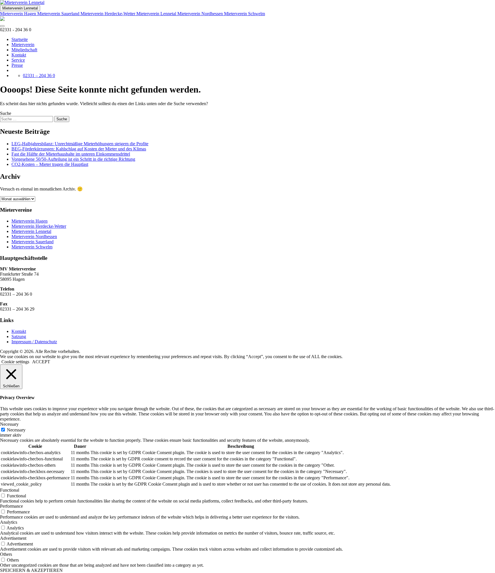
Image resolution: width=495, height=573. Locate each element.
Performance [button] (11, 506)
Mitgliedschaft (24, 49)
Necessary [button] (9, 424)
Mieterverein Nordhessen (200, 13)
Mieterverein (22, 44)
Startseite (19, 39)
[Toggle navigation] (2, 26)
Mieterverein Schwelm (244, 13)
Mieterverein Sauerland (58, 13)
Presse (17, 65)
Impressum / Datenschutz (34, 341)
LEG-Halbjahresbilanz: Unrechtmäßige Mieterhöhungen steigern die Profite (79, 143)
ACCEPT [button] (41, 361)
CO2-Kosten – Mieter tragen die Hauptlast (49, 164)
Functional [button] (9, 490)
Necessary (16, 429)
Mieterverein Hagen (18, 13)
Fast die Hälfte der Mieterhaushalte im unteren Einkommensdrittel (70, 154)
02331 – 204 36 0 (39, 75)
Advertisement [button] (13, 538)
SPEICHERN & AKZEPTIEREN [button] (31, 570)
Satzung (18, 336)
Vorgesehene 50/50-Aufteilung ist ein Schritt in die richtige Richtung (73, 159)
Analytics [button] (8, 522)
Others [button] (6, 554)
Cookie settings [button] (15, 361)
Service (18, 60)
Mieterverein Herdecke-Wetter (108, 13)
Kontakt (18, 54)
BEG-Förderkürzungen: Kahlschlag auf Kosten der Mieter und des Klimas (78, 148)
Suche (5, 113)
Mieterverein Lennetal (20, 8)
